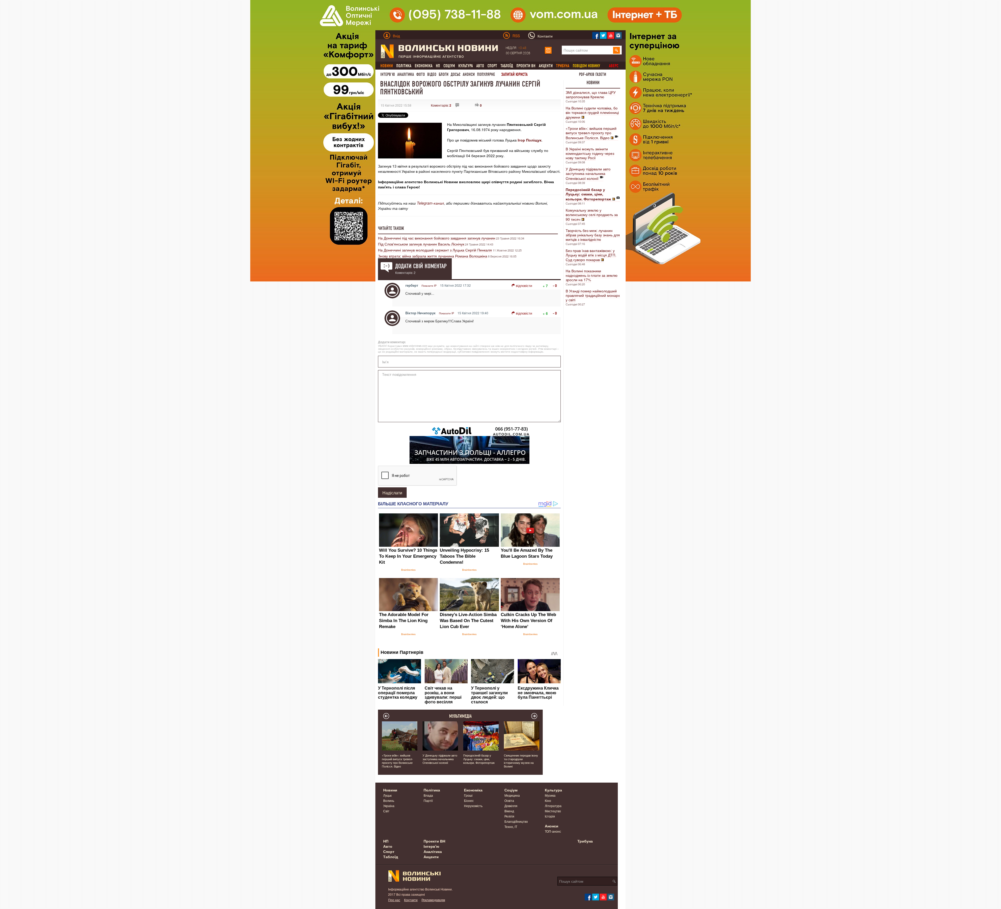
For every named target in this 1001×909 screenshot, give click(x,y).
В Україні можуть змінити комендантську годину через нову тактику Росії (590, 153)
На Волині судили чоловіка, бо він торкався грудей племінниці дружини (592, 112)
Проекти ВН (525, 66)
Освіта (509, 800)
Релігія (509, 816)
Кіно (548, 800)
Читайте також (391, 228)
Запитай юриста (514, 74)
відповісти (524, 285)
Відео (431, 74)
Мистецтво (553, 811)
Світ (386, 811)
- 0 (555, 285)
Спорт (492, 66)
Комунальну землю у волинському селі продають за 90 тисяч (592, 214)
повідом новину (586, 66)
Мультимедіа (460, 716)
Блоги (443, 74)
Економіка (423, 66)
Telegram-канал (430, 203)
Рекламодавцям (433, 900)
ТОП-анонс (553, 831)
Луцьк (387, 795)
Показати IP (429, 285)
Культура (465, 66)
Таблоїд (506, 66)
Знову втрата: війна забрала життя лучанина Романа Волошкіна (432, 256)
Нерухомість (473, 805)
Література (553, 805)
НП (438, 66)
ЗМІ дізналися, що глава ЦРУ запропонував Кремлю (591, 94)
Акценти (546, 66)
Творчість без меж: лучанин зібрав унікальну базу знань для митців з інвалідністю (593, 235)
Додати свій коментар (421, 266)
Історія (550, 816)
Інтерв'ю (387, 74)
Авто (480, 66)
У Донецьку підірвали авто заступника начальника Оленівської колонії (588, 173)
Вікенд (509, 811)
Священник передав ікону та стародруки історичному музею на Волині (521, 760)
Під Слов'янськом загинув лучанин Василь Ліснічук (421, 244)
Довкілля (510, 805)
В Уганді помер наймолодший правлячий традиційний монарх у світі (593, 295)
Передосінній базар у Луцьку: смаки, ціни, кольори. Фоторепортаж (479, 759)
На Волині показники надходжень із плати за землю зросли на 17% (592, 275)
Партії (428, 800)
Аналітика (405, 74)
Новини (593, 82)
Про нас (394, 900)
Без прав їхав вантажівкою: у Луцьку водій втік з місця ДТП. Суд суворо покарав (591, 255)
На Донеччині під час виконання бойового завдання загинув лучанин (436, 238)
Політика (403, 66)
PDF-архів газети (592, 74)
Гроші (468, 795)
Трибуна (585, 841)
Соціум (449, 66)
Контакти (411, 900)
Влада (428, 795)
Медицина (512, 795)
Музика (550, 795)
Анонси (469, 74)
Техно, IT (510, 826)
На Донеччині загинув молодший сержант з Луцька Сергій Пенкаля (435, 250)
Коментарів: (441, 105)
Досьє (455, 74)
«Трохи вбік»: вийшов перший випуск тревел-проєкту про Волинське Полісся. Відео (591, 133)
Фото (420, 74)
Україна (388, 805)
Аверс (613, 66)
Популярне (486, 74)
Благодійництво (516, 821)
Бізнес (469, 800)
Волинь (388, 800)
